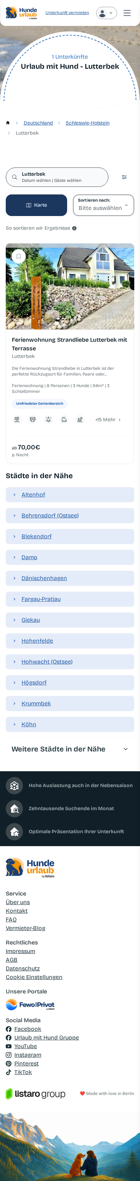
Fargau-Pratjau (41, 599)
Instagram (27, 1054)
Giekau (31, 619)
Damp (29, 557)
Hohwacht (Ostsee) (47, 661)
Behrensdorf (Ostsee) (50, 515)
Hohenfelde (37, 640)
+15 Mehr (105, 420)
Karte (40, 205)
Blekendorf (37, 536)
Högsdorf (34, 682)
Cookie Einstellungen (34, 977)
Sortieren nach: (94, 200)
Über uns (18, 902)
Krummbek (36, 703)
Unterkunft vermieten (67, 12)
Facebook (27, 1028)
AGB (12, 959)
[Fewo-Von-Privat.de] (70, 1004)
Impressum (20, 951)
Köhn (29, 724)
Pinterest (26, 1063)
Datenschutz (23, 968)
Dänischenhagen (44, 578)
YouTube (25, 1046)
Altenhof (33, 494)
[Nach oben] (124, 1165)
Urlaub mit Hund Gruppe (46, 1037)
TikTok (23, 1072)
